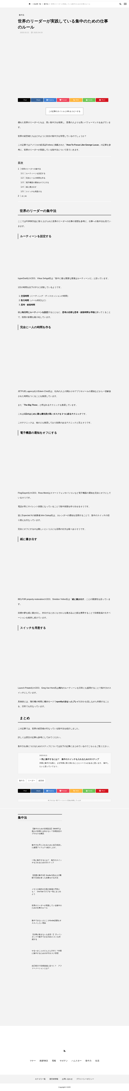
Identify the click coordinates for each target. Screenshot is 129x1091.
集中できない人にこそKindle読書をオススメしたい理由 (46, 921)
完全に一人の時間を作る (35, 178)
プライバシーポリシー (85, 1079)
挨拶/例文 (44, 1061)
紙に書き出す (31, 187)
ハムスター (77, 1061)
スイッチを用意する (34, 191)
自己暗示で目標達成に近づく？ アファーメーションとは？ (47, 967)
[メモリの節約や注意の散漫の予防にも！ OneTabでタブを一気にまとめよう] (24, 891)
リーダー (31, 781)
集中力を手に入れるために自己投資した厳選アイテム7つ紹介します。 (47, 846)
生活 (97, 1061)
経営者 (41, 781)
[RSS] (64, 1051)
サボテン (64, 1061)
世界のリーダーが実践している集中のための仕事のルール (47, 906)
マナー (33, 1061)
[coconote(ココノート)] (14, 4)
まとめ (24, 196)
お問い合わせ (67, 1079)
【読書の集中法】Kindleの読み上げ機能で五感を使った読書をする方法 (46, 876)
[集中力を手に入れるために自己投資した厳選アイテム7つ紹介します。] (24, 846)
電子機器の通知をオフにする (37, 182)
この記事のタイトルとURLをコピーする (64, 111)
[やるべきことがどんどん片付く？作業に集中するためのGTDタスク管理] (24, 952)
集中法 (22, 817)
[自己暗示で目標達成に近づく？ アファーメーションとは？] (24, 967)
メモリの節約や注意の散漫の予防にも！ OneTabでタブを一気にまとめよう (46, 891)
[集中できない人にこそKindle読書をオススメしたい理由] (24, 922)
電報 (54, 1061)
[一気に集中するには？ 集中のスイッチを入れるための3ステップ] (24, 861)
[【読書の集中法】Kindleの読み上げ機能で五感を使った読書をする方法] (24, 876)
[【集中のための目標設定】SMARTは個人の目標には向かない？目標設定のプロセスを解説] (24, 831)
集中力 (21, 781)
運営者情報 (53, 1079)
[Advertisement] (89, 917)
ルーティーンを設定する (35, 173)
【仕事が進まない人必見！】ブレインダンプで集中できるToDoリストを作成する (47, 936)
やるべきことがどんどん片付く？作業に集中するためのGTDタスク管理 (47, 952)
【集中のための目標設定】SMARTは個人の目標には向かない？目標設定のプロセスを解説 (47, 831)
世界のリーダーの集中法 (31, 169)
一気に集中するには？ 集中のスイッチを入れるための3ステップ (69, 759)
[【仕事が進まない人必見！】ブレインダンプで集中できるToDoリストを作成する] (24, 937)
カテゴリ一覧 (40, 1079)
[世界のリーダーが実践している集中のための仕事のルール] (24, 906)
